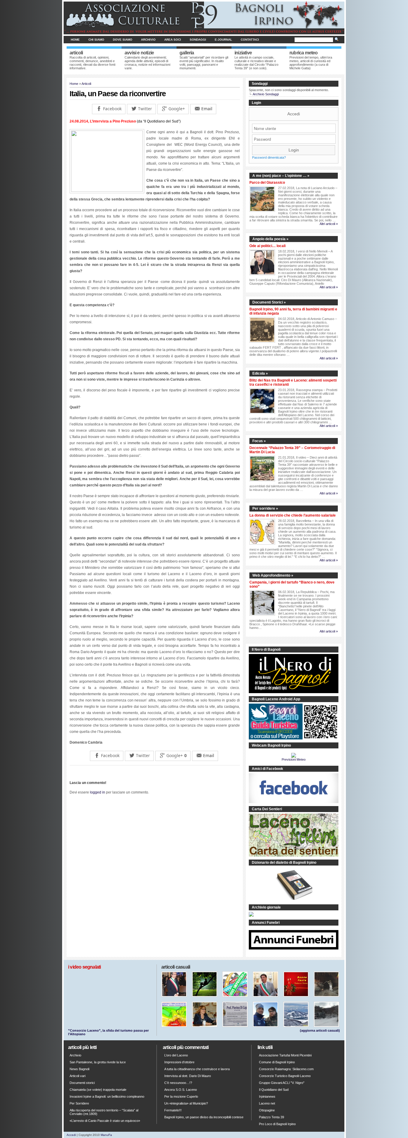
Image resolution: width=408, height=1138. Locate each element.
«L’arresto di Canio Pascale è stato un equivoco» (105, 1120)
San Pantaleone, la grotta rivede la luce (98, 1062)
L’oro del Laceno (176, 1055)
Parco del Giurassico (267, 182)
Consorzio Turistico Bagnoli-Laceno (285, 1076)
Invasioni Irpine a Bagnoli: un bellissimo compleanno (107, 1096)
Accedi (293, 113)
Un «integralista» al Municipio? (186, 1103)
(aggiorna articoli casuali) (320, 1030)
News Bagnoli (79, 1069)
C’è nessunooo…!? (178, 1083)
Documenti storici (82, 1083)
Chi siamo (96, 39)
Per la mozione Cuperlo (181, 1096)
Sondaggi (198, 39)
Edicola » (260, 373)
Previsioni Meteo (294, 759)
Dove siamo (122, 39)
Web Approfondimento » (272, 575)
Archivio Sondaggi (266, 94)
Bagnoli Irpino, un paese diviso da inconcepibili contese (203, 1117)
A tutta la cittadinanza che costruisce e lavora (197, 1069)
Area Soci (172, 39)
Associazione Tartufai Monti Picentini (285, 1055)
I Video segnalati (84, 966)
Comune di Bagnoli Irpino (277, 1062)
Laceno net (267, 1103)
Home (75, 39)
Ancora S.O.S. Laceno (180, 1089)
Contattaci (250, 39)
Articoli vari (77, 1076)
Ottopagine (267, 1110)
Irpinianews (267, 1096)
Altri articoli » (329, 224)
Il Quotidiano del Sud (274, 1089)
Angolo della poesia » (270, 239)
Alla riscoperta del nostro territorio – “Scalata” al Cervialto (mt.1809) (104, 1112)
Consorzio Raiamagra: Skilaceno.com (286, 1069)
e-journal (223, 39)
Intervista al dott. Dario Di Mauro (187, 1076)
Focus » (259, 441)
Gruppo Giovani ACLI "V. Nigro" (281, 1083)
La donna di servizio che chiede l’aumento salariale (292, 515)
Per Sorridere (79, 1103)
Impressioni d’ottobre (179, 1062)
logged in (97, 792)
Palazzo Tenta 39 (271, 1117)
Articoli (86, 83)
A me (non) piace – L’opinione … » (280, 176)
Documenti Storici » (269, 302)
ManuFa (106, 1135)
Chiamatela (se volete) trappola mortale (98, 1089)
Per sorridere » (265, 508)
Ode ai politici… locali (267, 246)
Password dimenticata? (269, 157)
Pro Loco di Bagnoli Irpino (277, 1124)
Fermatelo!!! (173, 1110)
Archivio (148, 39)
